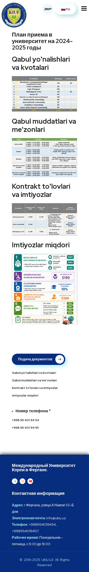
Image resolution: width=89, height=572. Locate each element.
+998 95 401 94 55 (25, 428)
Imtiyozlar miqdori (25, 395)
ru (67, 9)
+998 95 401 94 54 (25, 420)
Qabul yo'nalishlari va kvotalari (34, 373)
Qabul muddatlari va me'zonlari (34, 380)
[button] (46, 9)
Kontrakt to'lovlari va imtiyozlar (35, 388)
